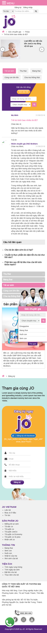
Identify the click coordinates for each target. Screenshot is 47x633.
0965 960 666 (25, 613)
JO (23, 629)
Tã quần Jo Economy (13, 534)
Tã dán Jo (9, 526)
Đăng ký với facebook (25, 436)
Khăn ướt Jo (10, 539)
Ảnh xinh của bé (11, 558)
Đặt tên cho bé (11, 572)
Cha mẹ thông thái (32, 77)
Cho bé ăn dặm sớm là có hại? (19, 250)
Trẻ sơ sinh (8, 285)
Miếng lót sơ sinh (12, 524)
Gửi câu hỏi (23, 92)
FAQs (27, 32)
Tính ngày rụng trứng (13, 567)
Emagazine (24, 326)
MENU (10, 3)
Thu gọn (32, 344)
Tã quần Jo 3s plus (12, 537)
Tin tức (7, 515)
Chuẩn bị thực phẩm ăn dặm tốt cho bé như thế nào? (25, 256)
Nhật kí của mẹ (11, 556)
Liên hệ (8, 510)
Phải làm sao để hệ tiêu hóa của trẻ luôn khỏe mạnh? (23, 263)
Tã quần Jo (9, 529)
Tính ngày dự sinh (12, 570)
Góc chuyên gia (33, 308)
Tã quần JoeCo (11, 532)
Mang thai (24, 330)
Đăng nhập (28, 7)
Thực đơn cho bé (12, 575)
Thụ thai (23, 71)
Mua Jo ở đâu (10, 513)
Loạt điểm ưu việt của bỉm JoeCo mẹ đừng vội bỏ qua (33, 43)
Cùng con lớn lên (12, 77)
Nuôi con (23, 334)
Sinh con (23, 338)
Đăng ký (18, 7)
